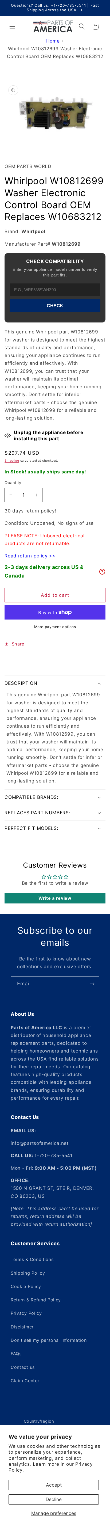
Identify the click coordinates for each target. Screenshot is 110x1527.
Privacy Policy (26, 1313)
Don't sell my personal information (49, 1340)
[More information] (102, 571)
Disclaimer (22, 1327)
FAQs (16, 1353)
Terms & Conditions (32, 1259)
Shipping (12, 460)
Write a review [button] (55, 898)
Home (53, 41)
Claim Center (25, 1380)
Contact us (23, 1367)
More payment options (55, 627)
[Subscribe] (92, 984)
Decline (54, 1499)
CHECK (55, 305)
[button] (12, 26)
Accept (54, 1485)
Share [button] (18, 644)
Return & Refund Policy (36, 1299)
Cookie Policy (26, 1286)
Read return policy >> (30, 556)
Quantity (13, 482)
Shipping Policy (28, 1273)
